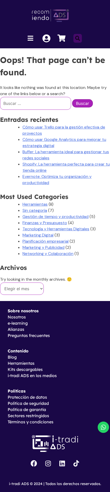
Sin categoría (35, 210)
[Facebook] (34, 463)
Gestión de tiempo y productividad (56, 216)
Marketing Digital (38, 235)
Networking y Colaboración (48, 253)
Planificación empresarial (46, 241)
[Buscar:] (36, 103)
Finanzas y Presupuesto (45, 222)
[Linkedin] (62, 463)
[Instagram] (48, 463)
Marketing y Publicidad (43, 247)
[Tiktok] (76, 463)
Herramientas (35, 204)
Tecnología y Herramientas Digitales (56, 229)
